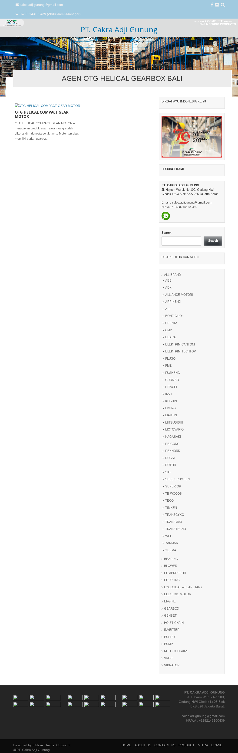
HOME (74, 57)
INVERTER (171, 629)
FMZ (168, 365)
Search (167, 232)
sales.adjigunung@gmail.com (41, 5)
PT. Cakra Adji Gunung (119, 29)
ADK (168, 287)
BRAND (166, 57)
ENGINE (170, 601)
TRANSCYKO (174, 514)
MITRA (150, 57)
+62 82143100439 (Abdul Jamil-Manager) (50, 14)
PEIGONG (172, 444)
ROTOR (170, 465)
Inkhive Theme (43, 745)
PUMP (168, 644)
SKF (168, 472)
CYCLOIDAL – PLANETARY (183, 587)
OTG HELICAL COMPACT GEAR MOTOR (42, 114)
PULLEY (170, 637)
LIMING (170, 408)
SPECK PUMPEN (177, 479)
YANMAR (171, 543)
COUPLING (172, 580)
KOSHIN (171, 401)
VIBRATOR (171, 665)
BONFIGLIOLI (174, 316)
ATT (168, 309)
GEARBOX (171, 608)
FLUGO (170, 358)
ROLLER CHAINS (176, 651)
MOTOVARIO (174, 429)
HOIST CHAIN (174, 623)
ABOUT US (91, 57)
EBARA (170, 337)
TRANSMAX (173, 522)
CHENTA (171, 323)
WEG (168, 536)
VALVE (169, 658)
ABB (168, 280)
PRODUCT (134, 57)
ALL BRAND (172, 274)
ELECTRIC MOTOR (177, 594)
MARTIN (171, 415)
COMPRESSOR (175, 573)
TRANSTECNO (175, 529)
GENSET (170, 615)
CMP (168, 330)
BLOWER (170, 566)
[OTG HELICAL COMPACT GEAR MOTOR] (47, 105)
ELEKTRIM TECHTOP (180, 351)
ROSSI (170, 458)
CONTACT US (113, 57)
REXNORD (172, 451)
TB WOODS (173, 493)
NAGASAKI (173, 436)
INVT (168, 394)
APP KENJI (173, 301)
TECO (169, 500)
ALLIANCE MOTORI (179, 294)
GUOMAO (172, 380)
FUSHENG (172, 373)
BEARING (171, 559)
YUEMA (170, 550)
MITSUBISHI (174, 422)
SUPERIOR (173, 486)
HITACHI (171, 387)
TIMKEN (171, 508)
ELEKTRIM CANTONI (180, 344)
